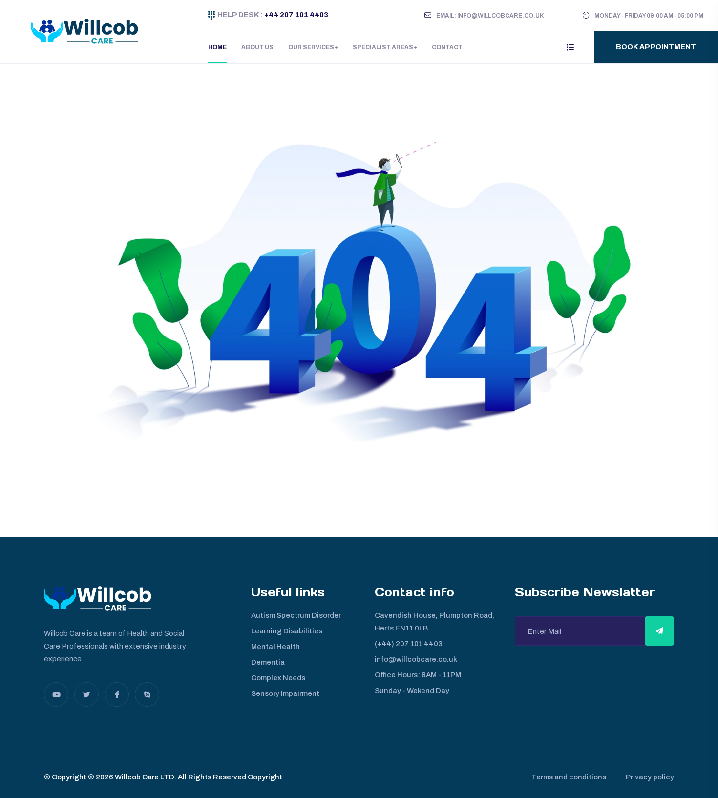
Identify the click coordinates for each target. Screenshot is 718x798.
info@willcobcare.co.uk (416, 659)
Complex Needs (278, 678)
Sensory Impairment (285, 693)
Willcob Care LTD (143, 777)
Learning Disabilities (286, 631)
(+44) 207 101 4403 (409, 644)
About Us (257, 47)
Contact (447, 47)
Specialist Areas (383, 47)
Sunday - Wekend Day (412, 690)
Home (217, 47)
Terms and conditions (568, 777)
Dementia (268, 662)
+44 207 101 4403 (295, 15)
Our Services (311, 47)
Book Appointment (656, 47)
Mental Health (275, 647)
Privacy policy (650, 777)
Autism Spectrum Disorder (296, 615)
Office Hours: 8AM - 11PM (418, 675)
